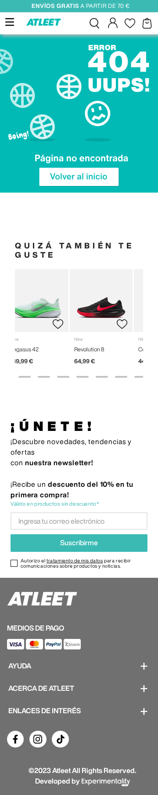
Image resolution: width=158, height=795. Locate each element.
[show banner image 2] (24, 377)
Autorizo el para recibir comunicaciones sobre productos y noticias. (76, 563)
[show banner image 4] (63, 377)
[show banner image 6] (102, 377)
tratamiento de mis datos (75, 560)
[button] (94, 23)
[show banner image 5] (82, 377)
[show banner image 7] (121, 377)
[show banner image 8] (140, 377)
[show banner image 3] (44, 377)
